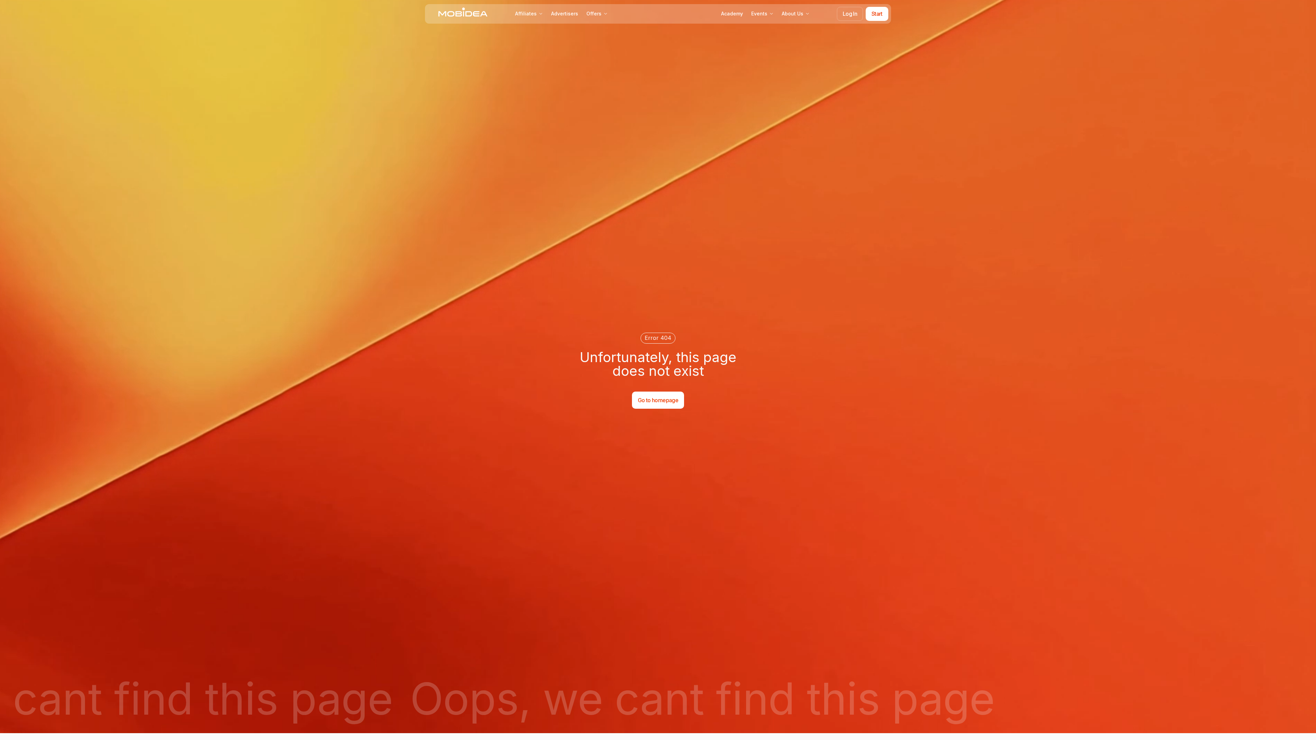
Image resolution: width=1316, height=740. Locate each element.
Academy (732, 13)
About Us (792, 13)
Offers (593, 13)
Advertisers (564, 13)
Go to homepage (658, 400)
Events (759, 13)
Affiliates (526, 13)
